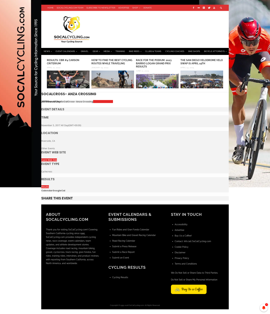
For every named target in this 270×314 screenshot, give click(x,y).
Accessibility (181, 224)
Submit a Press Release (124, 246)
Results (45, 186)
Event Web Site (49, 159)
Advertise (179, 230)
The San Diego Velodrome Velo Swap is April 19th (201, 62)
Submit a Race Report (123, 252)
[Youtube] (214, 8)
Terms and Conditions (186, 263)
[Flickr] (198, 8)
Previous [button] (43, 74)
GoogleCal (58, 190)
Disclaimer (180, 252)
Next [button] (226, 74)
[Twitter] (209, 8)
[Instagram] (203, 8)
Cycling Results (120, 277)
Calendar (46, 190)
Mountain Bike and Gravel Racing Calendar (134, 235)
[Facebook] (193, 8)
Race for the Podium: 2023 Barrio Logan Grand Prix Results (154, 63)
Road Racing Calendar (123, 241)
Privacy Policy (182, 258)
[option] (68, 73)
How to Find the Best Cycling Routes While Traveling (111, 62)
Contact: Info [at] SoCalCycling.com (193, 241)
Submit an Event (120, 257)
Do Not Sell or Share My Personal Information (194, 279)
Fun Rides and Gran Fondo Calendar (130, 229)
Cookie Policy (181, 247)
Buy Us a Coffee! (183, 235)
